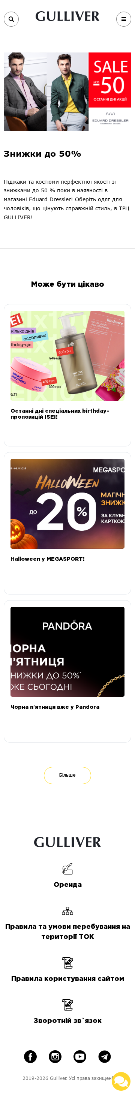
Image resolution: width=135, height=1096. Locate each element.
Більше (67, 775)
